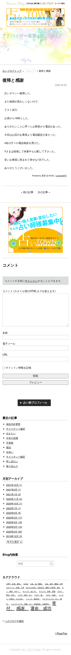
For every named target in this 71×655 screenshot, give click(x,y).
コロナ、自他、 (51, 595)
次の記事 (43, 192)
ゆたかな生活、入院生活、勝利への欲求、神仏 (43, 587)
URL (5, 354)
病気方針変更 (13, 424)
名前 (5, 332)
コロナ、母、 (39, 595)
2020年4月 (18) (14, 522)
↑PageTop (61, 633)
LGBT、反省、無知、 (14, 584)
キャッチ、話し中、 (30, 591)
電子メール (9, 343)
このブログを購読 (14, 621)
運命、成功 (40, 608)
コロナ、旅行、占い (25, 595)
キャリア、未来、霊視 (47, 591)
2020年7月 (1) (13, 508)
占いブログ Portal (31, 649)
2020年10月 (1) (14, 503)
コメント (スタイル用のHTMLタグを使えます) (29, 291)
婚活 (8, 447)
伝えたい (11, 433)
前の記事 (28, 192)
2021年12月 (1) (14, 485)
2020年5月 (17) (14, 517)
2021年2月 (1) (13, 489)
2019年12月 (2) (14, 536)
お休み (25, 584)
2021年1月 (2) (13, 494)
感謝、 (22, 608)
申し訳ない (12, 461)
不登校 (9, 442)
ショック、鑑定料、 (33, 599)
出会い (9, 452)
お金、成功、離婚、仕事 (54, 584)
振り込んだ (12, 466)
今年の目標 (12, 438)
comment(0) (61, 175)
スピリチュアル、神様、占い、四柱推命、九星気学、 (30, 604)
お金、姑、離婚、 (36, 584)
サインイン (31, 281)
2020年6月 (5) (13, 513)
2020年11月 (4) (14, 499)
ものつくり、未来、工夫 (15, 587)
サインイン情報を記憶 (18, 367)
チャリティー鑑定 (15, 428)
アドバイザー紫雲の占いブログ (32, 36)
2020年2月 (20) (14, 531)
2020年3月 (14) (14, 527)
